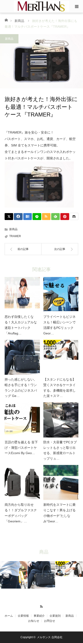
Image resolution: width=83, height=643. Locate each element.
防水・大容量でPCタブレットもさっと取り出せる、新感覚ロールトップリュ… (60, 450)
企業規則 (55, 615)
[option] (14, 575)
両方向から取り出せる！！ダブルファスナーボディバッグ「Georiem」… (21, 513)
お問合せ (49, 620)
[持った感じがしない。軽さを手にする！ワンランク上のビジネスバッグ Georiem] (22, 357)
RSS (41, 605)
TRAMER (15, 236)
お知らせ (33, 620)
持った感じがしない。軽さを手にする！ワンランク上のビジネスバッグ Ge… (21, 388)
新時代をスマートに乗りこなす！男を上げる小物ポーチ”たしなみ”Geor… (59, 513)
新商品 (19, 21)
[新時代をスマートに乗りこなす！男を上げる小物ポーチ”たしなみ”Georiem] (61, 482)
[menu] (76, 6)
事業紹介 (39, 615)
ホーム (9, 615)
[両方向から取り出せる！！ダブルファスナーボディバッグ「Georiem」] (22, 482)
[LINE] (37, 216)
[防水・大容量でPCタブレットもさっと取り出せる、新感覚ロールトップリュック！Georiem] (61, 420)
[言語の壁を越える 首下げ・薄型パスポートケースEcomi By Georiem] (22, 420)
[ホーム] (6, 19)
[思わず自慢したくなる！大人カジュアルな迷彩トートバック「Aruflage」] (22, 294)
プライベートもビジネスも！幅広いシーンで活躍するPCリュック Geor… (59, 325)
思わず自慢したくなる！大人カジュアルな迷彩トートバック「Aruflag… (21, 325)
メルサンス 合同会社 (49, 637)
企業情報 (23, 615)
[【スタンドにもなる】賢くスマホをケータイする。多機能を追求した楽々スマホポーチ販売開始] (61, 357)
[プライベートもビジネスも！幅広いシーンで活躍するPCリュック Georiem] (61, 294)
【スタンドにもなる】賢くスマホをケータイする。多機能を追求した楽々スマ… (59, 388)
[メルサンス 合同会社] (41, 6)
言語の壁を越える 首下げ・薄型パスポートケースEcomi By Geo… (21, 447)
